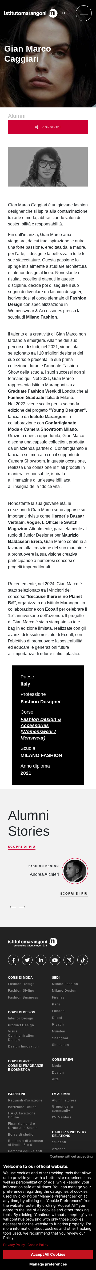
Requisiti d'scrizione (25, 1100)
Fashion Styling (21, 990)
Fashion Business (23, 997)
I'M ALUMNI (61, 1094)
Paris (56, 1004)
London (58, 1011)
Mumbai (58, 1031)
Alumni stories (64, 1100)
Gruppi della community (62, 1109)
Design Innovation (23, 1046)
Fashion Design (21, 984)
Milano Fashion (65, 984)
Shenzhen (60, 1045)
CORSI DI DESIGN (21, 1012)
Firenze (58, 997)
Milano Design (64, 990)
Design (58, 1072)
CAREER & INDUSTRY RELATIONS (69, 1134)
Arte (55, 1079)
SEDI (55, 977)
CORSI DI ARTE (20, 1061)
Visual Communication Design (21, 1035)
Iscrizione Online (22, 1107)
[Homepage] (31, 13)
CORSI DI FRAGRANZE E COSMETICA (25, 1067)
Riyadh (58, 1024)
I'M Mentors (61, 1117)
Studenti (59, 1142)
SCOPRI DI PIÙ (21, 846)
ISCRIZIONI (16, 1094)
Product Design (21, 1025)
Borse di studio (21, 1134)
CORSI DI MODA (20, 977)
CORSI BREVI (62, 1060)
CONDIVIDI (51, 127)
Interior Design (20, 1018)
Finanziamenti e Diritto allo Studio (23, 1126)
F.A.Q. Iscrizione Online (22, 1115)
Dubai (57, 1018)
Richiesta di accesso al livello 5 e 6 (25, 1143)
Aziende (59, 1149)
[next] (22, 907)
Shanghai (60, 1038)
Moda (56, 1066)
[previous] (13, 907)
